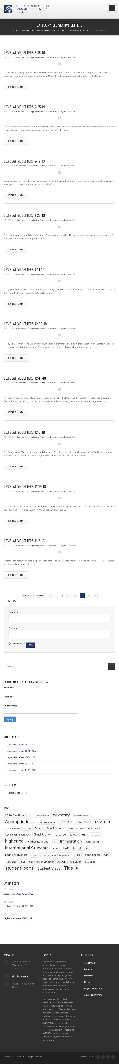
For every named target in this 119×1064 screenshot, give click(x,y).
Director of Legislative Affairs (62, 57)
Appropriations (19, 821)
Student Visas (48, 868)
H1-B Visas (74, 835)
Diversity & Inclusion (48, 828)
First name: (9, 687)
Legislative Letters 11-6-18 (24, 540)
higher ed (14, 840)
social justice (69, 861)
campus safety (46, 822)
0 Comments (20, 57)
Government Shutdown (17, 834)
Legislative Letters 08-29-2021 (21, 757)
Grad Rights (42, 834)
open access (93, 854)
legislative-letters (38, 57)
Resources (89, 975)
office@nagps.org (20, 976)
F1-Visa (80, 828)
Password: (14, 628)
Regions (88, 982)
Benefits (88, 969)
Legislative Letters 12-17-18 (25, 378)
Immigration (71, 841)
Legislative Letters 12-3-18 (24, 432)
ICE (55, 842)
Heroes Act (95, 835)
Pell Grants (10, 862)
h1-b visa (60, 834)
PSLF (23, 861)
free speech (93, 828)
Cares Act (65, 822)
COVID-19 (102, 822)
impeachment (92, 841)
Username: (14, 612)
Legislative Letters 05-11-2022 (21, 744)
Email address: (11, 705)
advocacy (61, 814)
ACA (30, 816)
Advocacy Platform (93, 995)
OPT (107, 854)
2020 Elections (14, 815)
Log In (30, 645)
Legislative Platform (93, 988)
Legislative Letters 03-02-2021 (21, 770)
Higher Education (38, 841)
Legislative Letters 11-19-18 (25, 486)
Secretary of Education (41, 861)
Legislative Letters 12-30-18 (25, 323)
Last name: (9, 696)
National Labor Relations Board (57, 855)
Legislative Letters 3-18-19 (24, 52)
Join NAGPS (90, 963)
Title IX (71, 867)
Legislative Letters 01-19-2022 (21, 751)
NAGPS (22, 1057)
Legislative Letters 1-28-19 (24, 215)
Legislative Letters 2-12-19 (24, 161)
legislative (80, 848)
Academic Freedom (42, 816)
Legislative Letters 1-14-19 (24, 269)
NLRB (78, 855)
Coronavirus (83, 822)
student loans (19, 867)
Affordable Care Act (81, 816)
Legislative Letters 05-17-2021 (21, 763)
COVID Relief (12, 828)
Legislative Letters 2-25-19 (24, 106)
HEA (84, 834)
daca (27, 828)
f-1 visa (68, 828)
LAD (66, 848)
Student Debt (90, 862)
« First (40, 595)
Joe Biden (56, 849)
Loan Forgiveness (16, 854)
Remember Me (19, 643)
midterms (34, 855)
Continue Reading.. (16, 86)
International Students (27, 847)
